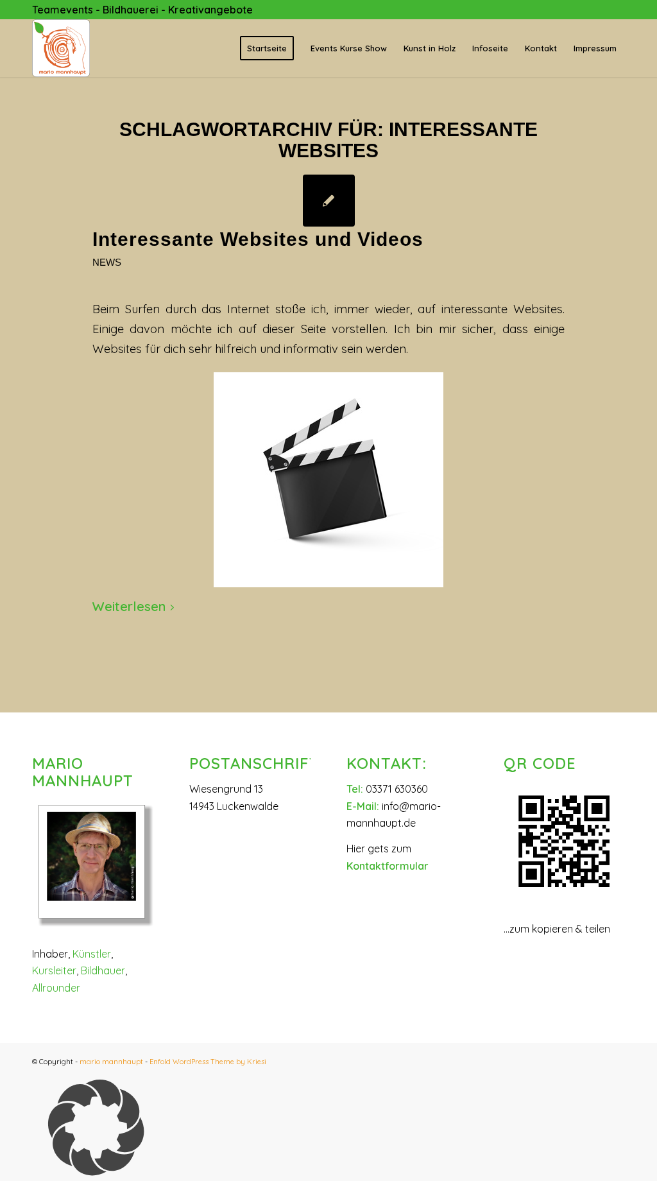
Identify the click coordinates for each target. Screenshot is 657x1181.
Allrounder (56, 987)
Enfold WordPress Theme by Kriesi (207, 1061)
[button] (328, 1130)
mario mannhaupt (111, 1061)
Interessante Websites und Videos (257, 239)
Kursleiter (54, 970)
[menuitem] (267, 48)
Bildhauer (103, 970)
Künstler (92, 953)
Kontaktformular (387, 865)
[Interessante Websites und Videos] (329, 201)
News (106, 262)
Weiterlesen (129, 606)
